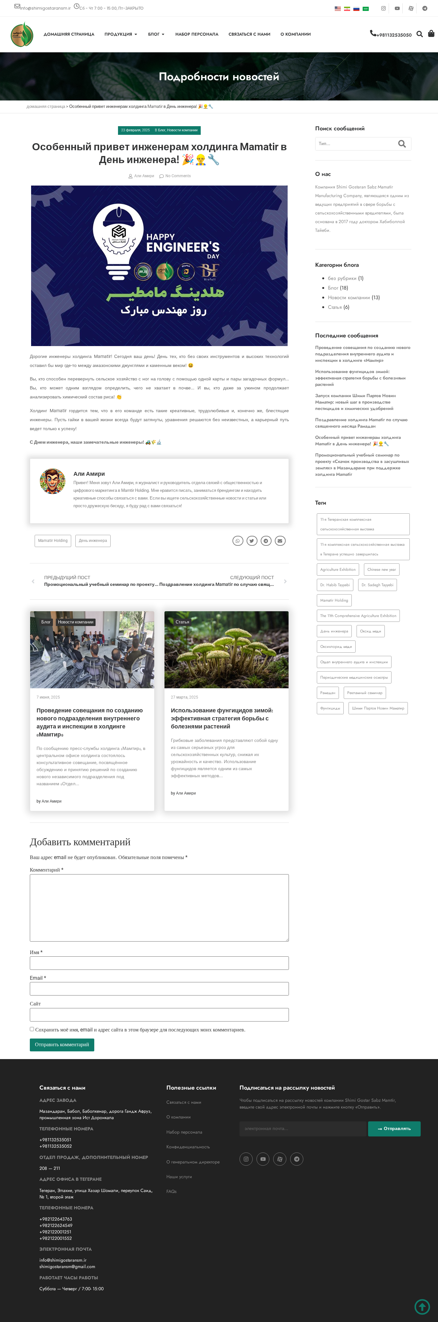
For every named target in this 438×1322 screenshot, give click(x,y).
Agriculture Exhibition (338, 569)
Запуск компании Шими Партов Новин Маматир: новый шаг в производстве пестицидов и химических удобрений (355, 402)
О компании (178, 1117)
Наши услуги (179, 1176)
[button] (237, 541)
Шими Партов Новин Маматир (378, 708)
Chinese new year (381, 569)
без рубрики (342, 278)
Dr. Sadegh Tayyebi (377, 585)
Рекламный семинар (365, 693)
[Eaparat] (411, 8)
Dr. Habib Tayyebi (335, 585)
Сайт (35, 1004)
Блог (161, 130)
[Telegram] (425, 8)
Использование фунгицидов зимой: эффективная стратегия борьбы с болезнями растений (222, 719)
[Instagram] (383, 8)
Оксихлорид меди (336, 646)
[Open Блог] (163, 34)
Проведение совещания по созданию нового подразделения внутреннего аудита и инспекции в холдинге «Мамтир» (362, 353)
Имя (36, 952)
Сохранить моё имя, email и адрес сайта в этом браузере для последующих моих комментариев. (140, 1030)
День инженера (93, 541)
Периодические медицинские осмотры (354, 677)
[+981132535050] (373, 33)
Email (38, 978)
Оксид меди (370, 631)
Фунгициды (330, 708)
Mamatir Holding (53, 541)
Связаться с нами (183, 1102)
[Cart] (431, 33)
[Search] (403, 143)
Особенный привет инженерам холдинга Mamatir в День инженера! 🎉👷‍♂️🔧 (358, 440)
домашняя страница (46, 106)
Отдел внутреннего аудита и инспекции (354, 662)
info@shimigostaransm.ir (45, 8)
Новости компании (182, 130)
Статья (182, 622)
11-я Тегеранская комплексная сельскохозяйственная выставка (347, 524)
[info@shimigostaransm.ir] (17, 6)
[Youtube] (397, 8)
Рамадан (327, 693)
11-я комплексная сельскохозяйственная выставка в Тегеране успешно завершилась (362, 549)
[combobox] (354, 143)
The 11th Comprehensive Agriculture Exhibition (358, 616)
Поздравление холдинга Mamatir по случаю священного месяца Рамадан (361, 422)
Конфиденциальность (188, 1147)
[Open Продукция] (136, 34)
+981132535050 (394, 35)
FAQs (171, 1191)
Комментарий (46, 870)
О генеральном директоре (193, 1162)
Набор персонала (184, 1132)
